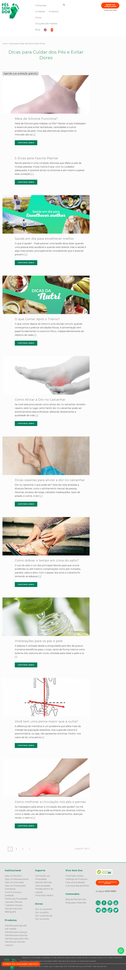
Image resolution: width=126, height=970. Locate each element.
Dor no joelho (42, 912)
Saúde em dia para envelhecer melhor (44, 238)
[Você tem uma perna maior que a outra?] (46, 697)
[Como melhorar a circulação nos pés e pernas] (46, 777)
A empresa (10, 889)
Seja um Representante (16, 879)
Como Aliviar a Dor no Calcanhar (40, 399)
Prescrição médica (44, 895)
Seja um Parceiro (13, 876)
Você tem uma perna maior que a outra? (46, 721)
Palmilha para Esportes (16, 935)
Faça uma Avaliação (75, 882)
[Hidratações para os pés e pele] (46, 616)
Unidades (40, 11)
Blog (37, 29)
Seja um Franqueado (15, 886)
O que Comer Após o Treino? (37, 319)
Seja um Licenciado (14, 882)
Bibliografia (10, 912)
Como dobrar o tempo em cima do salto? (47, 560)
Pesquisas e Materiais (75, 903)
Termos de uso (42, 876)
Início (4, 43)
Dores (38, 17)
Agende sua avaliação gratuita (20, 73)
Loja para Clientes (13, 902)
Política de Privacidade (16, 899)
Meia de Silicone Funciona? (36, 118)
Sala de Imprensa (13, 908)
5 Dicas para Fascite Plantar (36, 158)
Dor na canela (42, 919)
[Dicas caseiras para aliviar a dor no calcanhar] (46, 455)
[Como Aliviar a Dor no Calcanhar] (46, 375)
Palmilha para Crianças (16, 932)
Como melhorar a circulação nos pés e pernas (50, 802)
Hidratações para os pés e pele (39, 641)
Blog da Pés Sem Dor (75, 899)
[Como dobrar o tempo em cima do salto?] (46, 536)
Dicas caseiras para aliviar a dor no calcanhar (50, 480)
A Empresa (40, 5)
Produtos (53, 11)
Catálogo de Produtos (76, 879)
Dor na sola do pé (43, 916)
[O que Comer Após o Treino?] (46, 295)
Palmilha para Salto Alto (16, 938)
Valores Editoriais (43, 882)
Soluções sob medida (46, 23)
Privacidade (41, 879)
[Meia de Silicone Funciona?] (46, 94)
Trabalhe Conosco (14, 905)
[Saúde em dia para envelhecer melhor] (46, 214)
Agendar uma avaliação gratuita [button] (110, 5)
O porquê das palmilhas (77, 886)
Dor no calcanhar (43, 909)
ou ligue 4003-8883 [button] (110, 10)
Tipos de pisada (42, 886)
